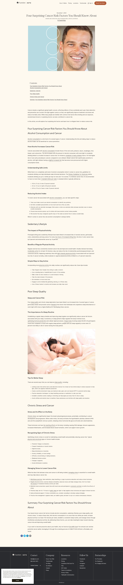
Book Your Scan (100, 3)
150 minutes (34, 483)
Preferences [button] (19, 577)
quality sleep (53, 490)
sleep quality (34, 302)
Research (54, 304)
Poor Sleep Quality (35, 93)
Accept (17, 580)
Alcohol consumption (34, 139)
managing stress (73, 472)
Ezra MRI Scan (73, 526)
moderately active (33, 251)
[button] (36, 565)
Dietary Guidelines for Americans (78, 174)
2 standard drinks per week (49, 179)
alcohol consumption (49, 151)
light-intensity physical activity (66, 253)
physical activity (44, 265)
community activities (76, 486)
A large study (68, 321)
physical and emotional (34, 439)
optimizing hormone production (37, 321)
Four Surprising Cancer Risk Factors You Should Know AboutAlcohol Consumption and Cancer (46, 87)
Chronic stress (32, 416)
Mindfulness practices (36, 479)
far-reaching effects (49, 425)
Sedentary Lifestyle (35, 90)
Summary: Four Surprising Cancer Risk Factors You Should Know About (48, 99)
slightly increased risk (55, 160)
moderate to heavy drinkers (74, 155)
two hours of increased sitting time (65, 237)
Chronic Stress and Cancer (37, 96)
